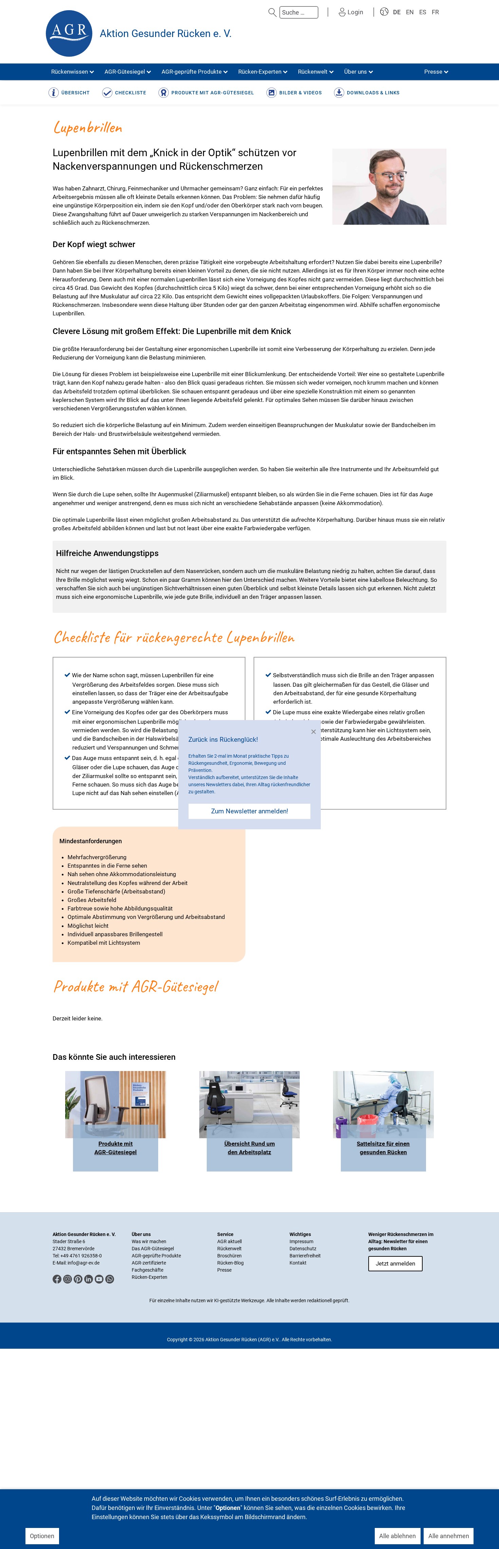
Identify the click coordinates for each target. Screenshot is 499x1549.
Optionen (42, 1535)
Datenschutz (303, 1248)
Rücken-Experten (149, 1277)
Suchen (272, 12)
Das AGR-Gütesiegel (153, 1248)
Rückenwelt (229, 1248)
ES (422, 12)
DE (397, 12)
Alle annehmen (448, 1535)
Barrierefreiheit (305, 1255)
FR (435, 12)
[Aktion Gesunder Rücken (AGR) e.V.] (69, 33)
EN (410, 12)
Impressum (301, 1241)
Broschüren (229, 1255)
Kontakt (298, 1263)
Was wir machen (149, 1241)
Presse (224, 1270)
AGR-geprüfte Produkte (156, 1255)
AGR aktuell (229, 1241)
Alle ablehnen (397, 1535)
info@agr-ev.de (83, 1263)
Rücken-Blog (230, 1263)
